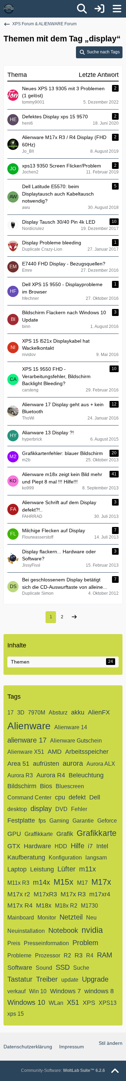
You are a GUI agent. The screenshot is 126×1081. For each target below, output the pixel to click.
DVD (61, 809)
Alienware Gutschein (76, 741)
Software (19, 967)
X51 (73, 1002)
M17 (82, 883)
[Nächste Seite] (74, 617)
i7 (90, 846)
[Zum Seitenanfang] (114, 1071)
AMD (55, 751)
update (69, 980)
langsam (96, 858)
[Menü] (117, 9)
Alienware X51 (25, 752)
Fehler (79, 809)
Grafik (64, 833)
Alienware (29, 725)
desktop (17, 809)
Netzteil (71, 917)
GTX (13, 846)
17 (10, 713)
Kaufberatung (26, 857)
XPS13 (108, 1003)
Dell (94, 797)
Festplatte (21, 820)
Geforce (107, 821)
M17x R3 (73, 894)
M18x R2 (66, 906)
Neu (91, 918)
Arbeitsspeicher (86, 751)
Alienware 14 (70, 727)
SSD (63, 967)
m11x (87, 869)
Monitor (46, 918)
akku (77, 712)
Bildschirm (21, 786)
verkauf (16, 991)
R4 (89, 955)
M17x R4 (20, 905)
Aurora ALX (100, 764)
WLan (56, 1003)
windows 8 (99, 991)
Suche (81, 968)
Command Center (29, 797)
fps (42, 821)
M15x (64, 881)
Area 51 (18, 763)
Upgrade (95, 979)
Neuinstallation (26, 931)
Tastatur (20, 979)
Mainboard (20, 918)
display (41, 808)
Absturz (58, 713)
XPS (89, 1002)
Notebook (63, 930)
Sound (44, 968)
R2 (67, 955)
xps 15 (15, 1014)
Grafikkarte (97, 833)
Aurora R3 (20, 775)
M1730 (89, 906)
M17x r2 (18, 894)
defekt (77, 797)
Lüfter (66, 869)
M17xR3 (45, 894)
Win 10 (38, 991)
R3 (79, 955)
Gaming (59, 821)
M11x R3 (18, 883)
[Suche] (82, 9)
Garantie (83, 821)
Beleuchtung (86, 775)
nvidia (92, 930)
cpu (60, 797)
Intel (102, 846)
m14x (41, 882)
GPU (14, 833)
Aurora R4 (50, 775)
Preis (13, 943)
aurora (73, 763)
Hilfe (77, 846)
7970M (36, 713)
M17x (101, 881)
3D (20, 713)
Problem (85, 943)
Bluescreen (70, 786)
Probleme (19, 955)
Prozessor (47, 955)
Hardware (37, 846)
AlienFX (99, 712)
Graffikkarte (38, 834)
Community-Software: (63, 1070)
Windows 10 (26, 1002)
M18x (43, 905)
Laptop (17, 869)
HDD (61, 846)
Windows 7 (65, 991)
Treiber (47, 979)
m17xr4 (99, 894)
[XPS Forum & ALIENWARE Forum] (8, 9)
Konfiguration (65, 858)
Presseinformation (46, 943)
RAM (104, 955)
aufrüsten (46, 763)
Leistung (42, 869)
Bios (46, 786)
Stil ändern (110, 1043)
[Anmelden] (99, 9)
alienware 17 (27, 740)
